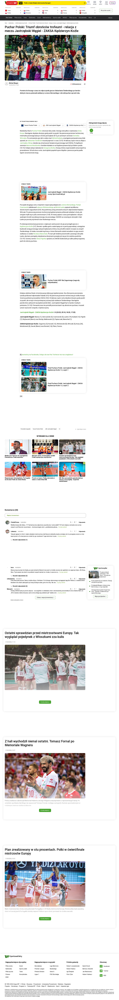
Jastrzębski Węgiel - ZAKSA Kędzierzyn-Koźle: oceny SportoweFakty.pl (64, 193)
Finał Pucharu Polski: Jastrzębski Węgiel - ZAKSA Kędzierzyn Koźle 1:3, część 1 (65, 369)
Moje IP (43, 986)
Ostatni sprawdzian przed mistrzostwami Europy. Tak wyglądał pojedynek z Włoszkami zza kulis (71, 457)
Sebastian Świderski (35, 140)
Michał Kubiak (57, 138)
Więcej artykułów (100, 596)
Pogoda (7, 986)
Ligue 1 (37, 974)
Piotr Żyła (70, 974)
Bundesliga (53, 969)
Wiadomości (51, 986)
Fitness (7, 974)
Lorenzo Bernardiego (68, 205)
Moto (90, 17)
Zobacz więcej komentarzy (45, 597)
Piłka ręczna (73, 17)
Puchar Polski (37, 131)
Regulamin (67, 984)
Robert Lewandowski (73, 966)
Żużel (39, 17)
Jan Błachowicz (87, 971)
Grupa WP (16, 984)
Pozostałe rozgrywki (25, 429)
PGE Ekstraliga (54, 974)
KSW (6, 977)
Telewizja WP (31, 986)
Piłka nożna (17, 17)
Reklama (60, 984)
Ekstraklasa (38, 966)
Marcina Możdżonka (33, 145)
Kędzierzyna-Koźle (26, 226)
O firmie (23, 984)
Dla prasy (29, 984)
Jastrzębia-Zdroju (26, 143)
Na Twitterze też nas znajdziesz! (61, 355)
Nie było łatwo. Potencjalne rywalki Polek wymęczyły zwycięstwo (43, 456)
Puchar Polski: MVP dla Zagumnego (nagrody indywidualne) (64, 281)
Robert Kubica (71, 969)
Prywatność (37, 984)
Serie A (52, 971)
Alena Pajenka (41, 239)
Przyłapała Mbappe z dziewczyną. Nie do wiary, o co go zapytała (100, 586)
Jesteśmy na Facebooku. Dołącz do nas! (36, 355)
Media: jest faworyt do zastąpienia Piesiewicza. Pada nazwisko (16, 456)
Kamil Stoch (86, 966)
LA (95, 17)
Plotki (38, 986)
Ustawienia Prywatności (49, 984)
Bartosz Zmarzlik (87, 969)
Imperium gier (65, 986)
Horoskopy (14, 986)
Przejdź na (10, 3)
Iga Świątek (70, 971)
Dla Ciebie (9, 17)
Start (6, 23)
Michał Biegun (13, 83)
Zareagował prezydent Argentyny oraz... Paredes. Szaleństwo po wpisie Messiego (100, 591)
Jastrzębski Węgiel (27, 312)
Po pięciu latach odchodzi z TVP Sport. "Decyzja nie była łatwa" (105, 574)
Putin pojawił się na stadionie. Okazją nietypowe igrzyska (101, 581)
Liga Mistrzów (54, 966)
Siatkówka (32, 17)
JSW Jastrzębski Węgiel (51, 429)
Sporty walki (57, 17)
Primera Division (39, 971)
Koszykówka (82, 17)
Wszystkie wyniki (105, 10)
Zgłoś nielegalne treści (17, 600)
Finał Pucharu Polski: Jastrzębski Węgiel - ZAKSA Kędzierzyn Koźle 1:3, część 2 (65, 384)
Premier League (39, 969)
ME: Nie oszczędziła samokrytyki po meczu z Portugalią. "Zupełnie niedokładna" (71, 479)
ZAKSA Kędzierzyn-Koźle (21, 23)
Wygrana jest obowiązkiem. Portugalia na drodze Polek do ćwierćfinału (17, 478)
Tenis (25, 17)
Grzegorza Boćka (49, 148)
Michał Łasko (60, 207)
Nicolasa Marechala (40, 234)
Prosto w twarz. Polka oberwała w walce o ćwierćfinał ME (43, 478)
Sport (58, 986)
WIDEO (65, 17)
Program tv (22, 986)
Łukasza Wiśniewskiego (45, 207)
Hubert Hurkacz (87, 974)
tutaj (39, 996)
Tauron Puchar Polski (38, 429)
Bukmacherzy (47, 17)
